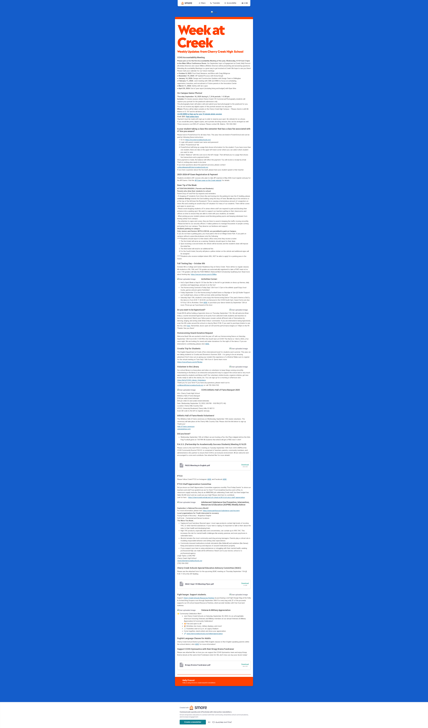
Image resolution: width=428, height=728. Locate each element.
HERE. (207, 344)
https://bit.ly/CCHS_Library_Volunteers (191, 380)
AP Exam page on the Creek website (208, 180)
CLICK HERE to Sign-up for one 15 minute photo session (199, 114)
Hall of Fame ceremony (185, 427)
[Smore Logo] (186, 3)
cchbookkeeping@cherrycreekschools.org (192, 167)
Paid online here (192, 117)
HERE (205, 303)
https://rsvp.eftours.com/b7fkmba (189, 362)
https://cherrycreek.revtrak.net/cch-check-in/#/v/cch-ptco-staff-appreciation (216, 497)
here (188, 326)
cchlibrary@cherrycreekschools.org (190, 385)
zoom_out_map (196, 280)
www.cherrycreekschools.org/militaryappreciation (205, 634)
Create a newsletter (192, 722)
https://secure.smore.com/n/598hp (204, 274)
